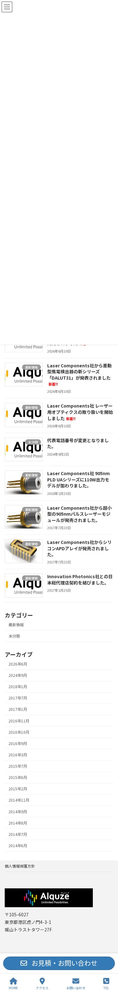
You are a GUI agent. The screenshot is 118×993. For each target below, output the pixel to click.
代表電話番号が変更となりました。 (78, 443)
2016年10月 (18, 732)
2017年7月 (17, 698)
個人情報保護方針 (20, 866)
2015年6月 (17, 777)
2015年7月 (17, 766)
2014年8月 (17, 823)
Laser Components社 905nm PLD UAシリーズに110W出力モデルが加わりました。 (78, 479)
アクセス (42, 987)
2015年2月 (17, 789)
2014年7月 (17, 834)
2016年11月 (18, 721)
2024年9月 (17, 675)
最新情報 (16, 625)
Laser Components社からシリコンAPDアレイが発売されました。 (79, 548)
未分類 (14, 636)
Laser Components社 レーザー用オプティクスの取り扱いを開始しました (80, 412)
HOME (13, 987)
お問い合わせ (75, 987)
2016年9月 (17, 743)
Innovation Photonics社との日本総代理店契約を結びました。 (80, 579)
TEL (106, 987)
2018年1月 (17, 686)
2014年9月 (17, 812)
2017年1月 (17, 709)
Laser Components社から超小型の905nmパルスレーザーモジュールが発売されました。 (79, 514)
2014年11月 (18, 800)
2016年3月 (17, 755)
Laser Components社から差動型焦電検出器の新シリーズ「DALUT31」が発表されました (79, 374)
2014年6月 (17, 845)
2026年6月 (17, 664)
